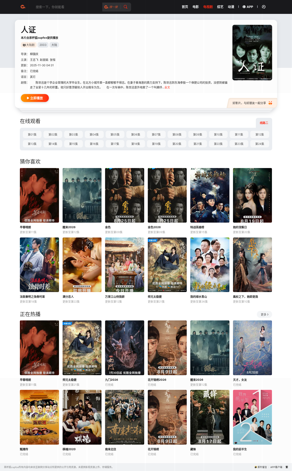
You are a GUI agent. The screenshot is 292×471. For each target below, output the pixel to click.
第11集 (239, 134)
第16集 (94, 143)
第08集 (177, 134)
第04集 (94, 134)
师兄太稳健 (155, 296)
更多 (263, 314)
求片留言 (262, 467)
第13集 (32, 143)
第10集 (218, 134)
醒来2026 (69, 227)
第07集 (156, 134)
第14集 (52, 143)
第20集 (176, 143)
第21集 (197, 143)
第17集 (115, 143)
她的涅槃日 (240, 227)
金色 (108, 227)
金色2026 (154, 227)
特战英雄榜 (197, 227)
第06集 (135, 134)
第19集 (156, 143)
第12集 (259, 134)
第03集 (73, 134)
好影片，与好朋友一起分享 (249, 103)
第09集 (197, 134)
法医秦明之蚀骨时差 (32, 296)
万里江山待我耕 (115, 296)
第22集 (218, 143)
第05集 (115, 134)
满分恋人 (68, 296)
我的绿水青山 (198, 296)
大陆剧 (30, 44)
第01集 (32, 134)
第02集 (52, 134)
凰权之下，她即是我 (245, 296)
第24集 (259, 143)
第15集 (73, 143)
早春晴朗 (25, 227)
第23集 (239, 143)
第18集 (135, 143)
